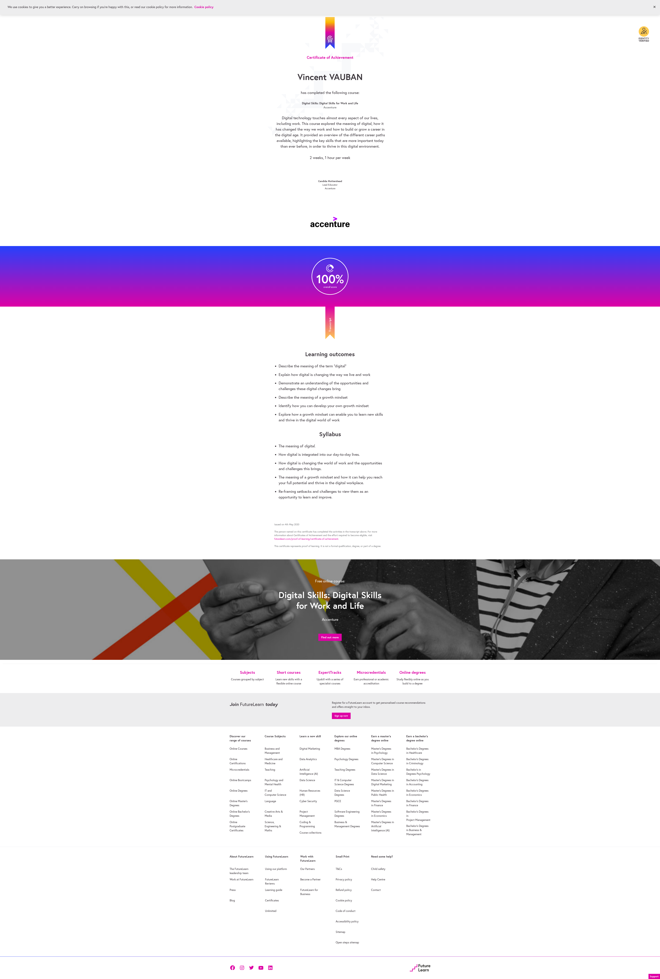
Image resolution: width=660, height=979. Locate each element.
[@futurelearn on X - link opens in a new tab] (251, 968)
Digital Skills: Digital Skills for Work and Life (330, 103)
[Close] (654, 7)
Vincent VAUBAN (330, 76)
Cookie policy (203, 7)
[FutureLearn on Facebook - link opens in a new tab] (232, 968)
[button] (654, 975)
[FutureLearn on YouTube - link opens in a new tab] (261, 968)
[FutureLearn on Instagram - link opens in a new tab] (242, 968)
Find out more (330, 637)
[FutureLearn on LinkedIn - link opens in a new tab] (270, 968)
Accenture (330, 107)
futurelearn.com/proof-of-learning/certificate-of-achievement (306, 538)
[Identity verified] (644, 34)
